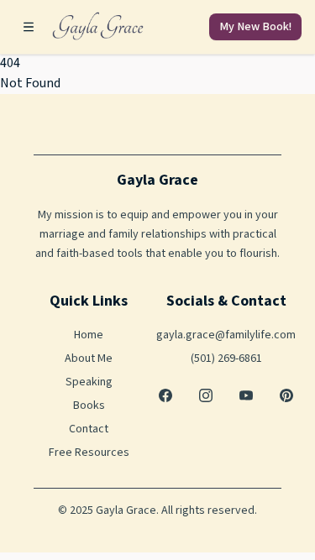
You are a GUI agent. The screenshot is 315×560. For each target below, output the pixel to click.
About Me (89, 358)
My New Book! (255, 26)
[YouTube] (246, 395)
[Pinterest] (286, 395)
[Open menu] (28, 27)
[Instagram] (206, 395)
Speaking (89, 382)
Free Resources (89, 452)
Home (88, 335)
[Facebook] (165, 395)
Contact (88, 429)
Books (89, 405)
